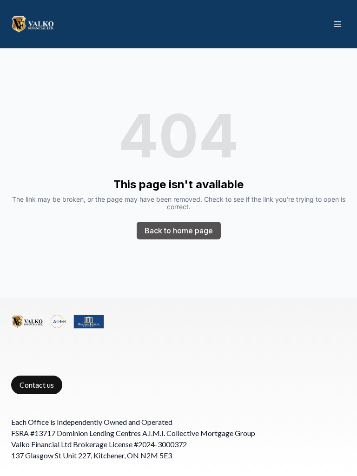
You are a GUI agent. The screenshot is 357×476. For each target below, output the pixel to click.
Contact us (37, 384)
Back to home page (179, 230)
